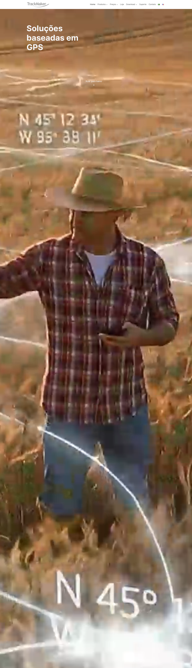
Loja (122, 4)
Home (92, 4)
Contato (152, 4)
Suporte (142, 4)
